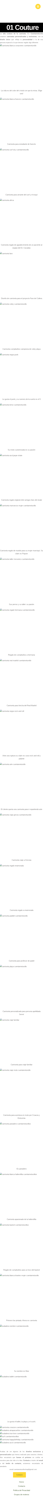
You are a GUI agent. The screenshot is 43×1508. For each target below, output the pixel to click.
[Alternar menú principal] (38, 6)
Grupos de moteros (21, 1495)
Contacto (21, 1486)
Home (21, 1482)
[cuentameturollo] (9, 6)
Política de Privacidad (21, 1490)
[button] (21, 1445)
